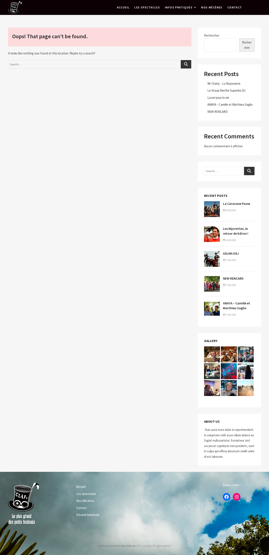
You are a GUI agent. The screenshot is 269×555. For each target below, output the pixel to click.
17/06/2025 (230, 260)
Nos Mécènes (211, 7)
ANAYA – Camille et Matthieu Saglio (230, 105)
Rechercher (211, 35)
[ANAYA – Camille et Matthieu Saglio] (212, 303)
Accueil (123, 7)
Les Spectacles (147, 7)
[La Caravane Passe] (212, 204)
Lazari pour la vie (218, 98)
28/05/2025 (230, 210)
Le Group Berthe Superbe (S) (226, 90)
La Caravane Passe (236, 203)
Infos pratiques (179, 7)
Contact (234, 7)
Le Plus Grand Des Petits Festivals (117, 546)
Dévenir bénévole (87, 515)
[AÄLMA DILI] (212, 254)
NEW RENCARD (217, 112)
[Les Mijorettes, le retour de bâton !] (212, 229)
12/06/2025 (230, 240)
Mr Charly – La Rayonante (223, 83)
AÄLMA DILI (231, 253)
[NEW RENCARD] (212, 279)
